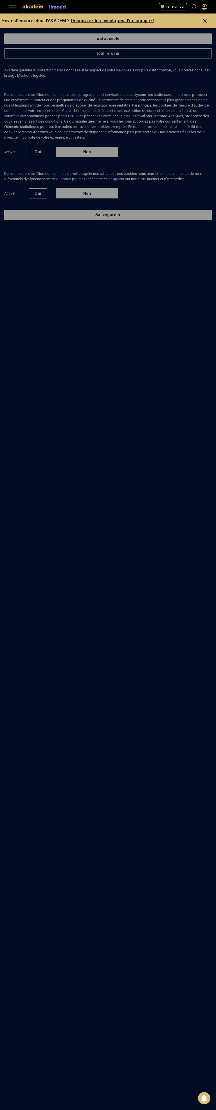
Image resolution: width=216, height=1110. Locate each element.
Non (87, 152)
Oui (38, 152)
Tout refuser (108, 53)
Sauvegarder (108, 214)
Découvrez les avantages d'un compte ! (112, 20)
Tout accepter (108, 38)
